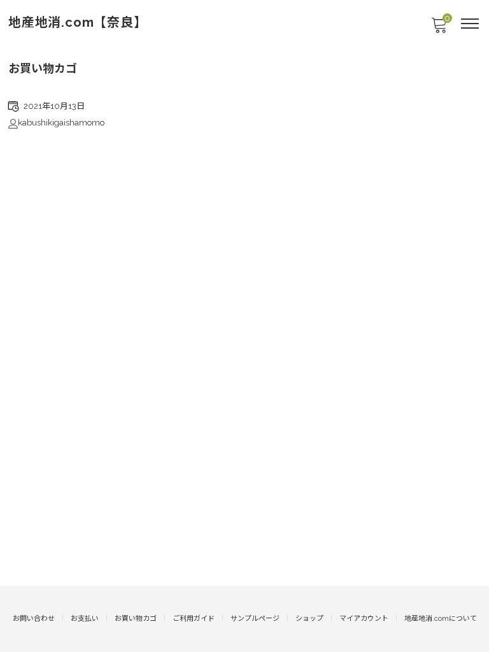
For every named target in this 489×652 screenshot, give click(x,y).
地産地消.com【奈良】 (77, 22)
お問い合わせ (34, 618)
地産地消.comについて (440, 618)
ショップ (309, 618)
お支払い (85, 618)
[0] (439, 29)
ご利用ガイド (194, 618)
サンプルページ (255, 618)
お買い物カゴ (136, 618)
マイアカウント (363, 618)
